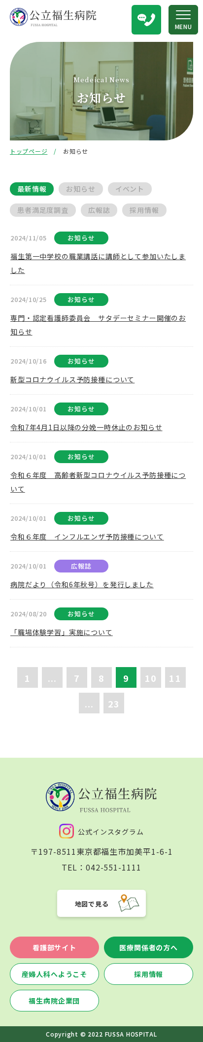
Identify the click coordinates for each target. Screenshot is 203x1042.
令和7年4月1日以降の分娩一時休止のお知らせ (86, 427)
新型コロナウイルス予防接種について (72, 379)
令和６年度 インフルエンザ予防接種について (87, 536)
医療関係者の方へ (148, 947)
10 (151, 678)
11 (175, 678)
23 (114, 703)
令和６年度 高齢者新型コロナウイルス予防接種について (98, 482)
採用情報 (148, 974)
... (52, 678)
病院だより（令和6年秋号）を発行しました (82, 584)
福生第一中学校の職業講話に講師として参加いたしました (98, 263)
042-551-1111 (114, 867)
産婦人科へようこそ (55, 974)
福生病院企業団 (54, 1001)
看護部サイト (54, 947)
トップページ (28, 151)
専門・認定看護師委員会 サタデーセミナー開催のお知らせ (98, 324)
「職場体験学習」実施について (61, 632)
